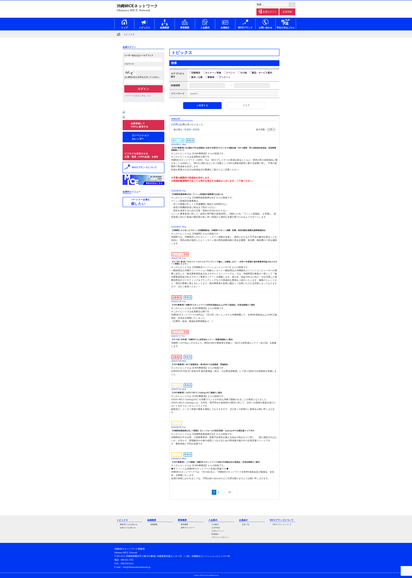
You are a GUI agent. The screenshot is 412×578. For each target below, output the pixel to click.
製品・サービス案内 (262, 73)
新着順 (187, 129)
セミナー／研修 (213, 73)
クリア (246, 105)
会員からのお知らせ (128, 528)
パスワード (129, 64)
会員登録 (287, 12)
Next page (235, 492)
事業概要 (184, 524)
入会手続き (215, 528)
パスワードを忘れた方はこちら (137, 96)
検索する (203, 105)
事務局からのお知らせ (128, 524)
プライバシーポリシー (220, 537)
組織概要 (153, 524)
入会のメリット (217, 531)
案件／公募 (197, 77)
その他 (243, 73)
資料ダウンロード (188, 528)
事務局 (211, 77)
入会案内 (215, 524)
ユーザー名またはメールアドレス (138, 55)
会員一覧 (245, 524)
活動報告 (195, 73)
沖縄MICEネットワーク (137, 5)
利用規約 (215, 534)
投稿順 (196, 129)
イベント (230, 73)
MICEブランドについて (282, 524)
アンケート (225, 77)
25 (230, 492)
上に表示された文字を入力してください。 (142, 77)
